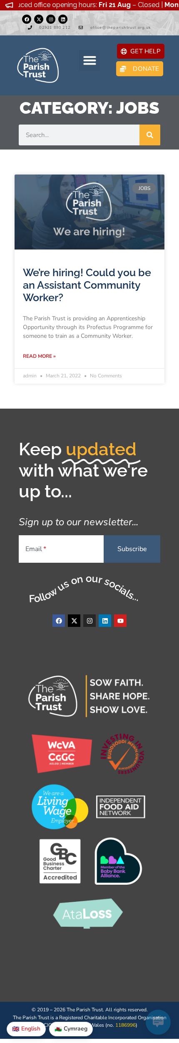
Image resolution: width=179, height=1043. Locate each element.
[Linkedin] (62, 19)
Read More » (39, 356)
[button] (89, 60)
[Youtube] (120, 620)
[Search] (149, 135)
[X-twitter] (38, 19)
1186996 (125, 1025)
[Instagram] (50, 19)
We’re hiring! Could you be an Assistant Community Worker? (87, 285)
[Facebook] (26, 19)
